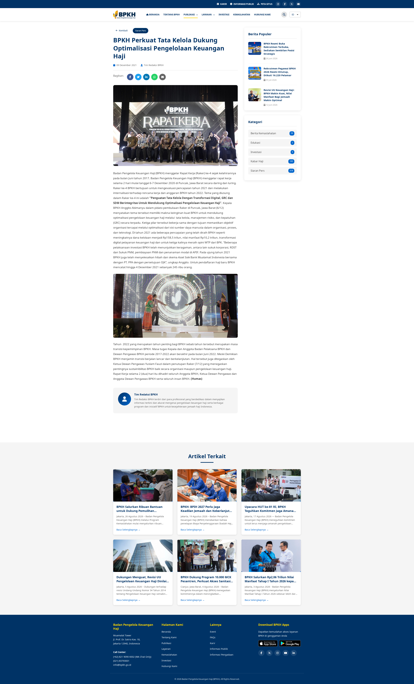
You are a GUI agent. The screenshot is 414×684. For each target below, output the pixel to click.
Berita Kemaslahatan (272, 133)
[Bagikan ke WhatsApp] (154, 77)
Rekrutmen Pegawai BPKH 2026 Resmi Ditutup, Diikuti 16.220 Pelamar (280, 72)
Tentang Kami (169, 637)
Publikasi (166, 643)
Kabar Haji (272, 161)
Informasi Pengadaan (221, 654)
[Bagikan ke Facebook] (130, 77)
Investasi (272, 152)
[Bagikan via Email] (162, 77)
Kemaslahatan (169, 654)
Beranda (166, 631)
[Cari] (284, 14)
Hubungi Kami (169, 666)
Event (213, 631)
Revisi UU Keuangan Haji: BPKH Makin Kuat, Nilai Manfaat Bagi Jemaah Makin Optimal (279, 95)
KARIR (223, 4)
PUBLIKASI (189, 14)
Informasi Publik (219, 648)
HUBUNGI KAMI (262, 14)
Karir (212, 643)
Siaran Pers (272, 170)
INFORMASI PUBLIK (244, 4)
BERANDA (154, 14)
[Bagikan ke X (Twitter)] (138, 77)
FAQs (212, 637)
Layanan (166, 648)
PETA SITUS (266, 4)
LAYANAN (207, 14)
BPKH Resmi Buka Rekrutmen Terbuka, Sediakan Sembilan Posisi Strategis (279, 48)
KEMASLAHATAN (241, 14)
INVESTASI (224, 14)
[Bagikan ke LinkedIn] (146, 77)
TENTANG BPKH (171, 14)
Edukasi (272, 142)
